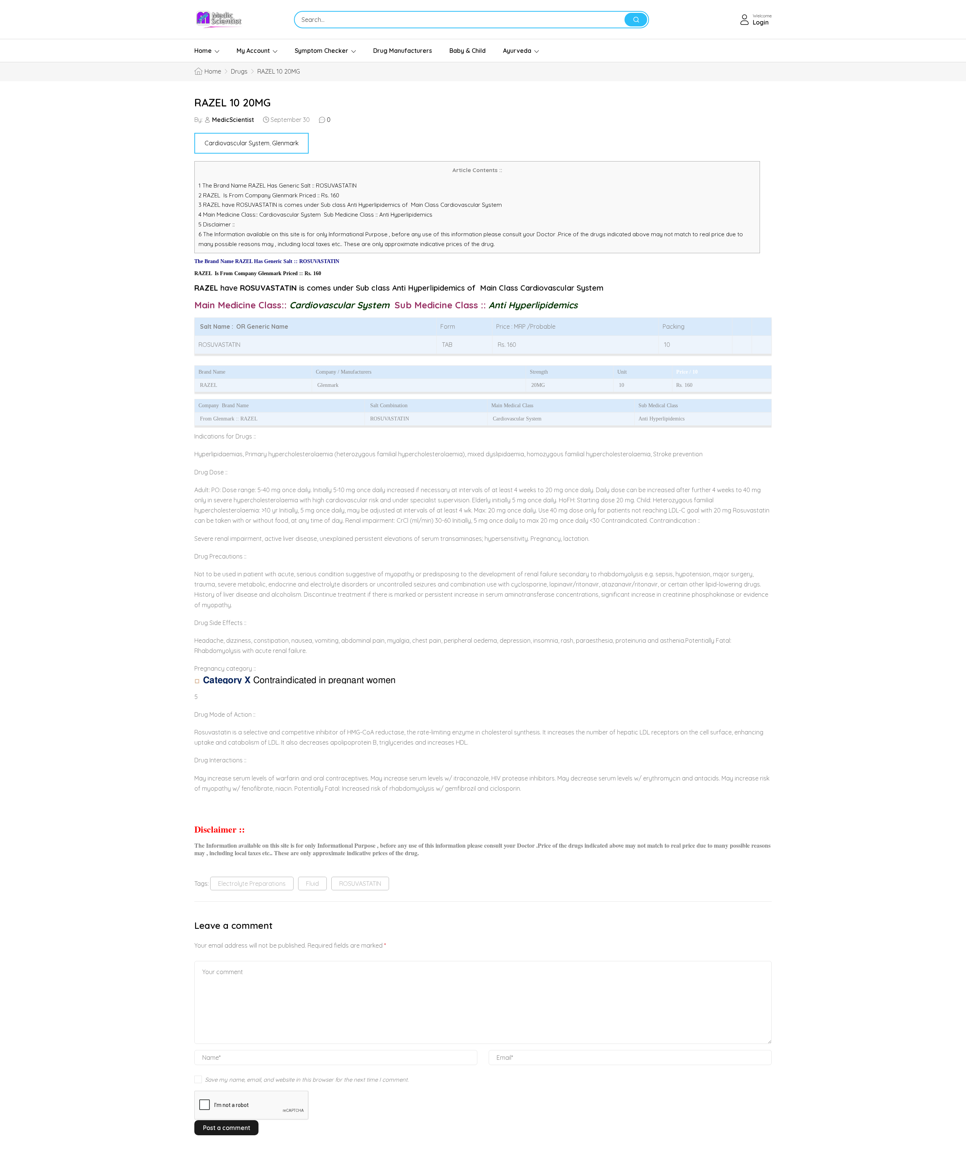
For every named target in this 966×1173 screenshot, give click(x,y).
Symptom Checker (321, 50)
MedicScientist (233, 119)
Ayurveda (517, 50)
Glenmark (285, 143)
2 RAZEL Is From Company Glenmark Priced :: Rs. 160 (268, 195)
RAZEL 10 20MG (232, 102)
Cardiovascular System (237, 143)
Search (636, 19)
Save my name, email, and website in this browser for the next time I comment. (307, 1079)
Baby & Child (467, 50)
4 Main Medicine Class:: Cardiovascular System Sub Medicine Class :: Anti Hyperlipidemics (316, 214)
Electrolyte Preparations (252, 883)
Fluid (312, 883)
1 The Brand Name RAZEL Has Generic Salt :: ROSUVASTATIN (278, 185)
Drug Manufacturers (402, 50)
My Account (253, 50)
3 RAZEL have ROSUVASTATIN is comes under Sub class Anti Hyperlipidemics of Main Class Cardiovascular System (350, 204)
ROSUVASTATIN (360, 883)
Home (203, 50)
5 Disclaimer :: (216, 224)
